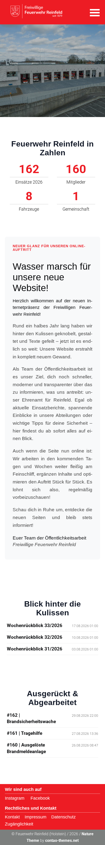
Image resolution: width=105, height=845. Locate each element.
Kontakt (12, 817)
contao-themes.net (62, 840)
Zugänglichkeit (19, 824)
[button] (95, 12)
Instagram (14, 798)
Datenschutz (63, 817)
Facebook (40, 798)
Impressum (35, 817)
